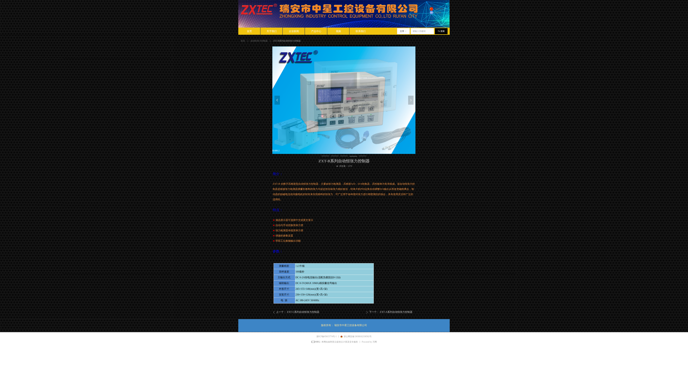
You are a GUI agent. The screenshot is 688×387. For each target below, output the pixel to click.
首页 (243, 41)
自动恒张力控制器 (259, 41)
